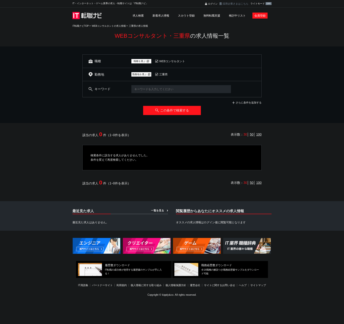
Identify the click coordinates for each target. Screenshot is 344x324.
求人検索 (138, 15)
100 (259, 134)
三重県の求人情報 (138, 26)
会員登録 (260, 15)
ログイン (213, 3)
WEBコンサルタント (172, 61)
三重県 (163, 74)
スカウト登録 (186, 15)
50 (251, 134)
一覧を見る (157, 210)
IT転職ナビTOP (80, 26)
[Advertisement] (172, 311)
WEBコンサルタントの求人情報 (109, 26)
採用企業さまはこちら (235, 3)
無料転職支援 (211, 15)
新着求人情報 (160, 15)
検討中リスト (237, 15)
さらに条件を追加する (249, 102)
